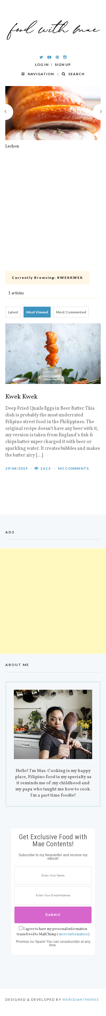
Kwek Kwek (21, 397)
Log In (42, 64)
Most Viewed (37, 312)
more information (73, 934)
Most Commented (71, 312)
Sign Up (63, 64)
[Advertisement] (53, 213)
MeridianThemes (81, 999)
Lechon (12, 146)
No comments (73, 468)
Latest (13, 312)
